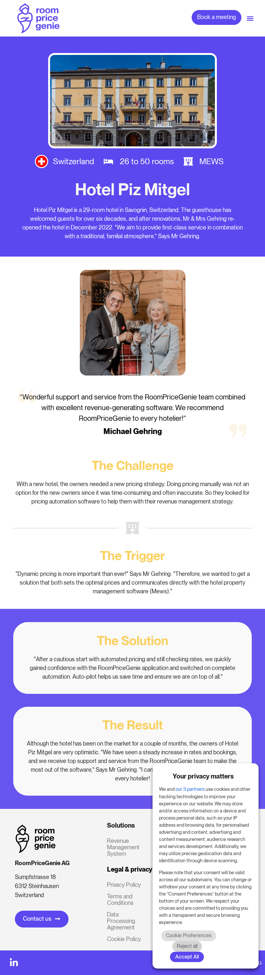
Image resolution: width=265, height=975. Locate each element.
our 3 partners (190, 789)
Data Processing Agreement (121, 921)
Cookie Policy (124, 939)
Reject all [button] (187, 946)
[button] (250, 18)
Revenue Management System (123, 847)
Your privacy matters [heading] (203, 776)
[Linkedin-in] (14, 963)
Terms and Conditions (120, 899)
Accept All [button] (187, 957)
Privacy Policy (124, 884)
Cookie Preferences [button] (189, 935)
